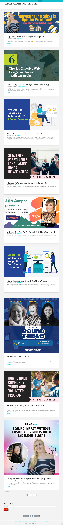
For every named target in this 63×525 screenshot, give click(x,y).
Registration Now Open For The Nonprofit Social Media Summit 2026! (31, 232)
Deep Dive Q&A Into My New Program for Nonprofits (25, 37)
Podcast (22, 480)
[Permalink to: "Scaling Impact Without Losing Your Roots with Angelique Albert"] (31, 447)
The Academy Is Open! (18, 521)
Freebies (34, 521)
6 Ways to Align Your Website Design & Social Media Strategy (28, 85)
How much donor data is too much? (19, 356)
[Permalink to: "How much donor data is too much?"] (31, 325)
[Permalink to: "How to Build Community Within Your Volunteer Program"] (31, 386)
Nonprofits (19, 38)
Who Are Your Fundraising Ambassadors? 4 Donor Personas (27, 134)
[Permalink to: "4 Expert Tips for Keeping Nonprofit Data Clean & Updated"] (31, 261)
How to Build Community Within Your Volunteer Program (26, 405)
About (23, 521)
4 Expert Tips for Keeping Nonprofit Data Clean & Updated (27, 281)
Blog (26, 521)
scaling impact (7, 491)
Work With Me (46, 521)
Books (28, 521)
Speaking (41, 521)
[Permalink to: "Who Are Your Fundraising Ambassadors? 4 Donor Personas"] (31, 114)
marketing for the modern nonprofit (20, 4)
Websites (23, 86)
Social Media (19, 86)
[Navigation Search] (58, 7)
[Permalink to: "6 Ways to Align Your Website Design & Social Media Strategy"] (31, 65)
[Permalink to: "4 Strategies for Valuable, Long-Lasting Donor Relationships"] (31, 163)
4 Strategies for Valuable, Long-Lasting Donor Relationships (27, 183)
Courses (31, 521)
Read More (9, 43)
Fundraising (19, 184)
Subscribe (6, 509)
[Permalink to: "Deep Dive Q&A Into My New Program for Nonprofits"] (31, 22)
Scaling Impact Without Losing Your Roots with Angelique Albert (29, 479)
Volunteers (19, 407)
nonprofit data (7, 293)
